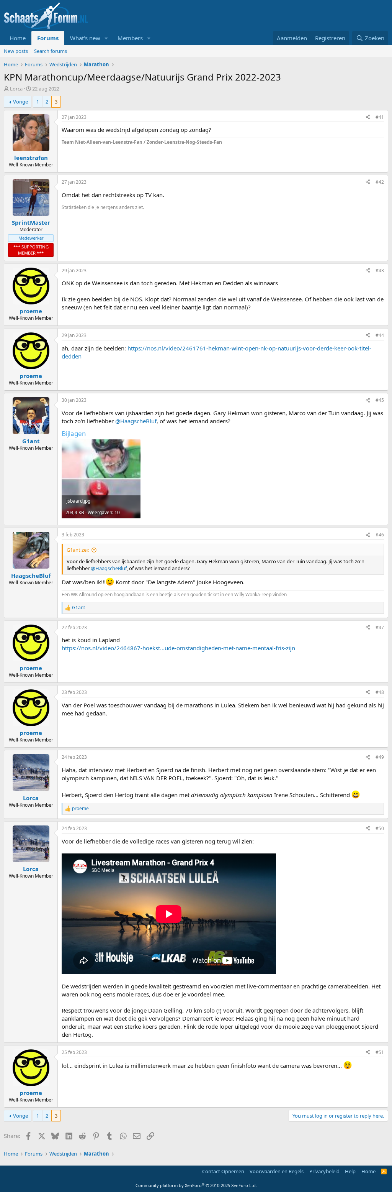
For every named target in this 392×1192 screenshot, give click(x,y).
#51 (380, 1052)
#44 (380, 335)
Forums (48, 38)
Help (350, 1171)
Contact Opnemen (223, 1171)
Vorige (20, 101)
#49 (380, 757)
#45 (380, 400)
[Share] (368, 117)
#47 (380, 627)
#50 (380, 828)
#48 (380, 692)
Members (130, 38)
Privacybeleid (324, 1171)
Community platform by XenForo (196, 1185)
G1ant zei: (78, 549)
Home (18, 38)
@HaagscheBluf (136, 421)
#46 (380, 534)
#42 (380, 182)
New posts (16, 51)
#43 (380, 270)
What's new (85, 38)
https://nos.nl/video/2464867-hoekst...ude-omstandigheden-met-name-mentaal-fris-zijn (178, 648)
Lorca (16, 88)
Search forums (50, 51)
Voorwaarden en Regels (277, 1171)
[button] (106, 38)
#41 (380, 117)
